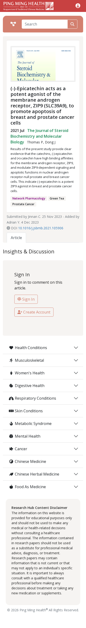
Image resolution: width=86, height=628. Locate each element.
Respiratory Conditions (35, 398)
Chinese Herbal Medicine (37, 474)
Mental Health (27, 436)
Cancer (21, 448)
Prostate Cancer (23, 204)
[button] (78, 5)
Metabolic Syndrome (33, 423)
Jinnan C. (34, 216)
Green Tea (57, 198)
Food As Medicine (30, 486)
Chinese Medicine (30, 461)
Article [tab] (16, 237)
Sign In (28, 299)
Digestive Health (29, 385)
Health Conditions (31, 347)
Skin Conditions (29, 410)
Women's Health (29, 373)
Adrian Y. (13, 222)
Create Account (36, 312)
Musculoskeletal (29, 360)
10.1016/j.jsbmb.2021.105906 (40, 228)
